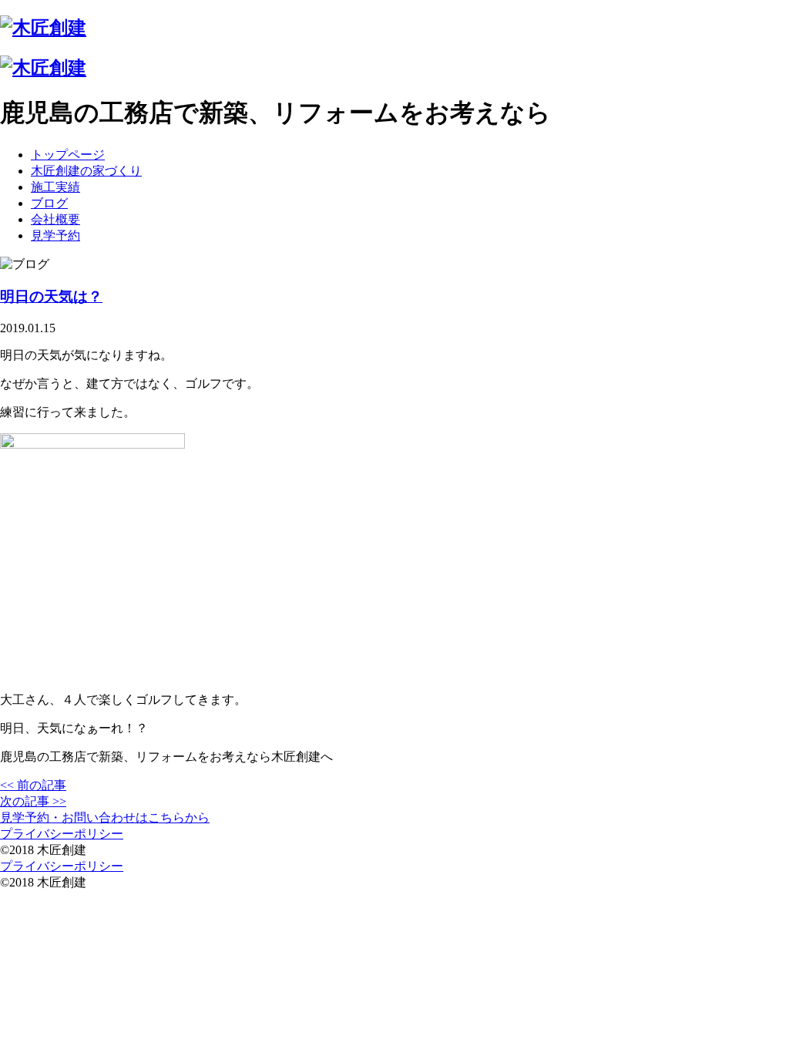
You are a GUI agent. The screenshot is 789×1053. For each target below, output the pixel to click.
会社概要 (55, 219)
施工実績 (55, 186)
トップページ (68, 154)
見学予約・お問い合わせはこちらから (105, 817)
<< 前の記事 (33, 785)
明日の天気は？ (51, 296)
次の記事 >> (33, 801)
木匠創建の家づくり (86, 170)
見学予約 (55, 235)
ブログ (49, 203)
